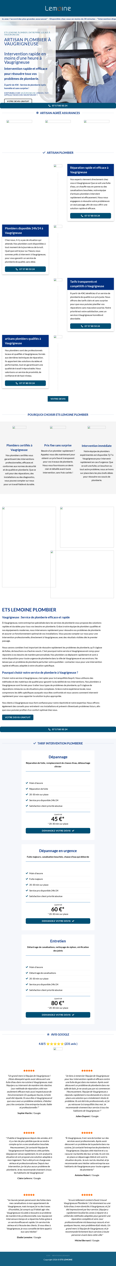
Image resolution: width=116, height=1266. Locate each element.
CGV (48, 1255)
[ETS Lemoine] (58, 8)
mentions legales (61, 1255)
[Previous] (5, 127)
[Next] (110, 127)
